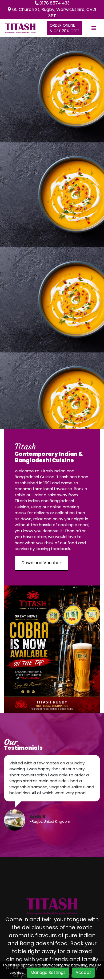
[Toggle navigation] (94, 28)
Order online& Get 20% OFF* (64, 28)
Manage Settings (48, 972)
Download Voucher (41, 563)
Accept (83, 972)
